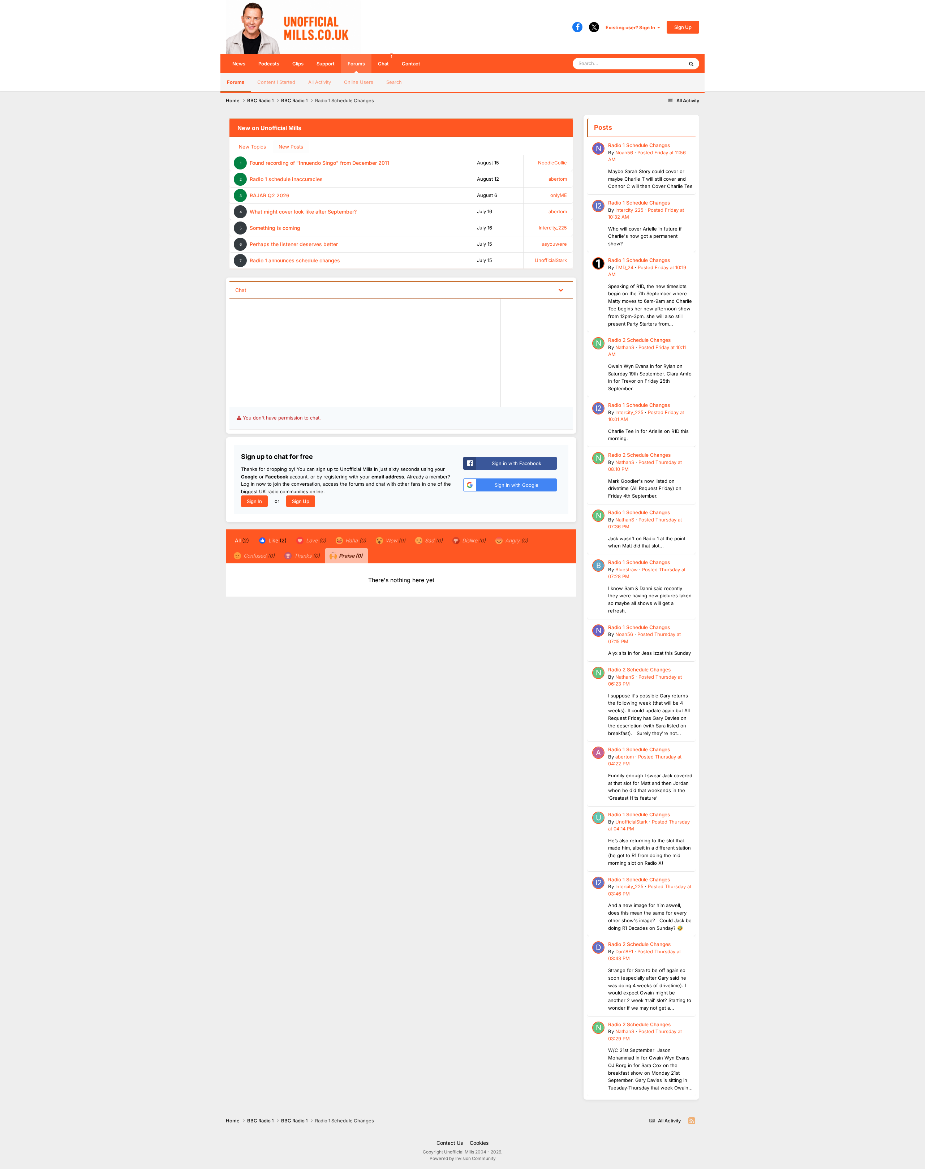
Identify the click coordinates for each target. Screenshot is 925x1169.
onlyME (558, 195)
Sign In (254, 501)
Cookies (479, 1143)
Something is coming (275, 228)
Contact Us (449, 1143)
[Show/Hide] (561, 290)
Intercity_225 (553, 228)
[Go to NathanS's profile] (598, 343)
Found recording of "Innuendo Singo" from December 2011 (319, 163)
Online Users (358, 82)
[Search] (691, 63)
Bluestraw (626, 569)
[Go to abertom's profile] (598, 753)
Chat (385, 60)
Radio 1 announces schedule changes (295, 260)
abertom (557, 179)
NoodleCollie (552, 163)
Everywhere (661, 63)
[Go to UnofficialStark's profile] (598, 818)
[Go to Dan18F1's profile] (598, 947)
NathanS (624, 347)
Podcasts (268, 63)
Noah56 (624, 152)
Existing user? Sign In (631, 27)
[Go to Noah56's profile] (598, 148)
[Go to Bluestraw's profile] (598, 565)
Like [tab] (277, 540)
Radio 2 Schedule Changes (639, 340)
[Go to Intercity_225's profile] (598, 206)
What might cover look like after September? (303, 212)
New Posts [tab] (291, 147)
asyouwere (554, 244)
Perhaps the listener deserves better (294, 244)
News (238, 63)
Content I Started (276, 82)
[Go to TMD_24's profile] (598, 263)
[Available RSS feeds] (691, 1121)
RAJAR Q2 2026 (269, 195)
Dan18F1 (624, 951)
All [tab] (242, 540)
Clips (298, 63)
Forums (356, 63)
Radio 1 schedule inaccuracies (286, 179)
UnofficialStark (551, 260)
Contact (411, 63)
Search (394, 82)
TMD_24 (624, 267)
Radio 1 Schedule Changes (639, 145)
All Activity (319, 82)
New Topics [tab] (252, 147)
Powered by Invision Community (463, 1158)
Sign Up (683, 27)
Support (326, 63)
